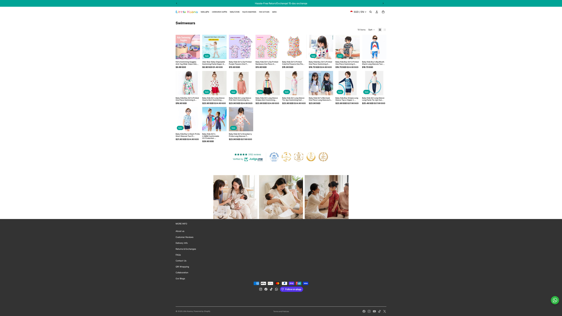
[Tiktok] (379, 311)
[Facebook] (364, 311)
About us (180, 231)
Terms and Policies (281, 311)
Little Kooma (187, 311)
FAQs (178, 255)
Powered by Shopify (202, 311)
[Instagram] (369, 311)
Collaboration (182, 272)
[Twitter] (384, 311)
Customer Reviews (184, 237)
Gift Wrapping (182, 266)
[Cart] (383, 12)
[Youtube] (374, 311)
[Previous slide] (176, 3)
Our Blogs (180, 278)
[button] (371, 29)
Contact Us (181, 260)
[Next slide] (383, 3)
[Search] (370, 12)
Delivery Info (182, 243)
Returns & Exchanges (186, 249)
